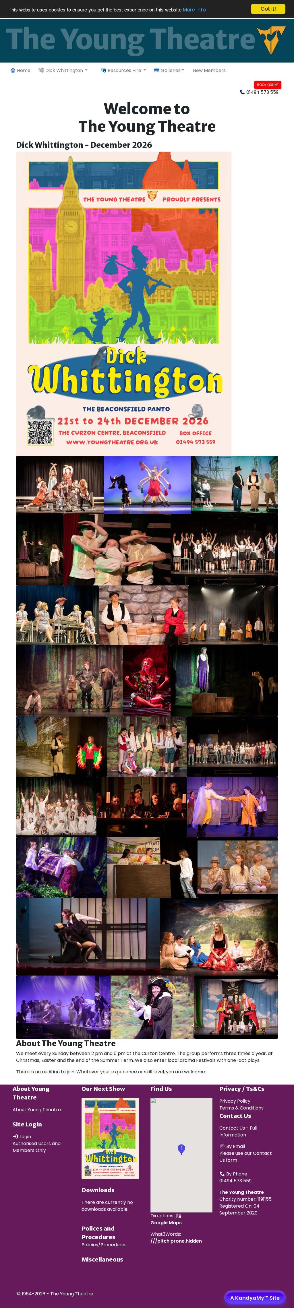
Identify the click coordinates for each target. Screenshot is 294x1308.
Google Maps (166, 1222)
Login (24, 1136)
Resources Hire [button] (124, 70)
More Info (194, 9)
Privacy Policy (234, 1101)
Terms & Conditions (241, 1108)
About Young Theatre (37, 1109)
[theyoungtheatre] (288, 70)
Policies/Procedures (104, 1244)
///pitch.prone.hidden (176, 1241)
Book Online (267, 84)
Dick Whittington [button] (64, 70)
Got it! (268, 8)
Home (23, 70)
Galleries (170, 70)
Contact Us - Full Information (238, 1131)
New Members (209, 70)
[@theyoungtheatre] (274, 70)
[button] (181, 1149)
